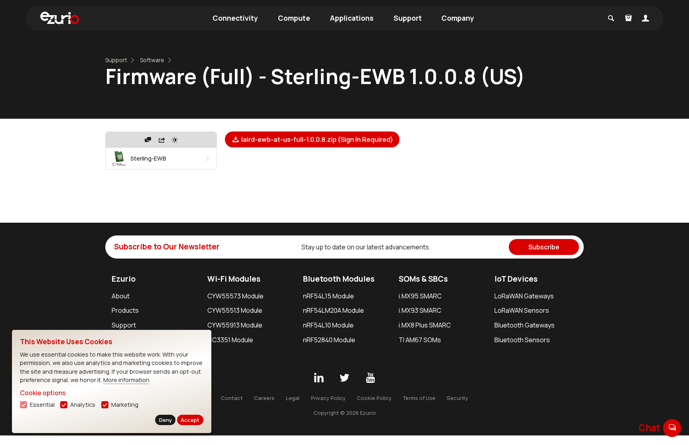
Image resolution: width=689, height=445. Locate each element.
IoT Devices (515, 279)
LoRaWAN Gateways (524, 296)
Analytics (82, 404)
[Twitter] (344, 378)
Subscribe (543, 247)
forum (672, 427)
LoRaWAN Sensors (521, 310)
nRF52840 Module (329, 339)
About (121, 296)
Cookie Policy (374, 398)
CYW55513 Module (234, 310)
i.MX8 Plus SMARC (425, 325)
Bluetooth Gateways (524, 325)
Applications (352, 18)
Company (457, 18)
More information (126, 380)
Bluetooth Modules (338, 279)
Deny (165, 419)
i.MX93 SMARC (420, 310)
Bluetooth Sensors (522, 339)
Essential (42, 404)
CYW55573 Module (235, 296)
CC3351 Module (230, 339)
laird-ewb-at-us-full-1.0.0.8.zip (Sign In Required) (316, 139)
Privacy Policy (328, 398)
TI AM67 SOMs (420, 339)
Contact (232, 398)
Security (457, 398)
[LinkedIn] (318, 378)
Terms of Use (419, 398)
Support (408, 18)
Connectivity (235, 18)
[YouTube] (370, 378)
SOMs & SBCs (423, 279)
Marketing (124, 404)
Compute (294, 18)
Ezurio (124, 279)
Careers (264, 398)
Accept (190, 419)
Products (125, 310)
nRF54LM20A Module (333, 310)
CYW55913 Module (234, 325)
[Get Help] (148, 139)
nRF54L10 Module (328, 325)
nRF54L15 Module (328, 296)
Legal (292, 398)
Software (152, 60)
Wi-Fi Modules (233, 279)
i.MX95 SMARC (420, 296)
